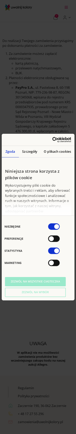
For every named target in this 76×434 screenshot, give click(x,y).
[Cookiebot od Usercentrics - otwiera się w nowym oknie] (54, 139)
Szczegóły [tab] (29, 151)
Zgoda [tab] (10, 151)
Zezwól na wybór (35, 292)
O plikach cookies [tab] (57, 151)
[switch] (54, 238)
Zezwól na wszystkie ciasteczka (35, 281)
